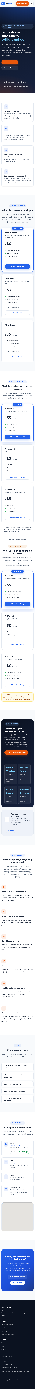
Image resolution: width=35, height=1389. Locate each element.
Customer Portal (6, 1356)
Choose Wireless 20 (17, 477)
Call (14, 1152)
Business (4, 1331)
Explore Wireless (10, 68)
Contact (4, 1349)
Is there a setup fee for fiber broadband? (14, 1076)
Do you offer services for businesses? (12, 1099)
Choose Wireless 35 (17, 437)
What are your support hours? (14, 1091)
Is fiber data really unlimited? (14, 1084)
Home (3, 1353)
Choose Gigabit (17, 357)
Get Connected (22, 3)
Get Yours (10, 830)
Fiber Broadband (7, 1324)
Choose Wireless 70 (17, 518)
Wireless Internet (7, 1328)
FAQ (2, 1346)
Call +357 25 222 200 (17, 1277)
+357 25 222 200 (15, 1145)
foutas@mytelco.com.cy (18, 1163)
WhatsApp (24, 1152)
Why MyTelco (5, 1343)
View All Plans (17, 1283)
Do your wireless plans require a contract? (15, 1067)
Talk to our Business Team (16, 752)
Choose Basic (17, 313)
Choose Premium (17, 266)
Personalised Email (7, 1334)
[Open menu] (32, 3)
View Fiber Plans (10, 62)
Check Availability (17, 644)
